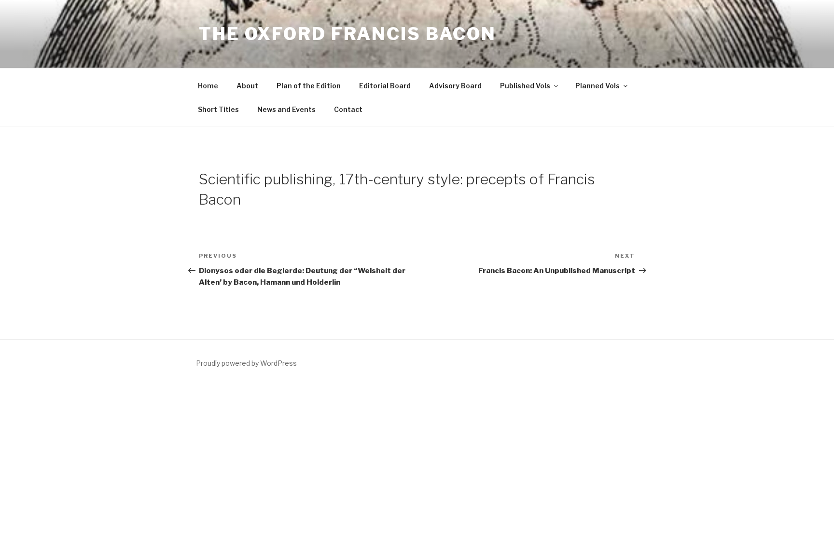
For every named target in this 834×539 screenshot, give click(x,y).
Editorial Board (385, 86)
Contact (348, 109)
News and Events (286, 109)
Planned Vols (597, 86)
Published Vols (525, 86)
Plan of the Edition (309, 86)
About (247, 86)
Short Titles (218, 109)
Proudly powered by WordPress (246, 363)
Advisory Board (455, 86)
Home (208, 86)
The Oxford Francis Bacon (347, 33)
